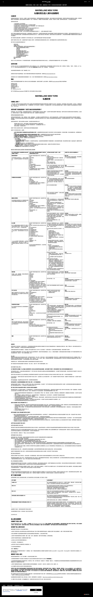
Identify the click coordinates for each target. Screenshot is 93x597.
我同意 (36, 589)
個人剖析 (18, 49)
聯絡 (14, 58)
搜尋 (4, 585)
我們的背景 (16, 44)
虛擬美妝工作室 (18, 585)
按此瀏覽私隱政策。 (19, 590)
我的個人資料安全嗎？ (20, 53)
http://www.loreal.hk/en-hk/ (50, 73)
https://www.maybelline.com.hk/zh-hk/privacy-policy (53, 577)
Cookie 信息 (36, 592)
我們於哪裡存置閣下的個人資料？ (22, 51)
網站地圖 (9, 585)
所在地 (22, 379)
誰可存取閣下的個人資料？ (21, 50)
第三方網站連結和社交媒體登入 (22, 55)
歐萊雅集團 (15, 379)
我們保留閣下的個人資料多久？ (22, 52)
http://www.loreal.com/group (51, 76)
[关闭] (41, 587)
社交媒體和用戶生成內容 (21, 56)
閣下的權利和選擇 (17, 57)
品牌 (20, 379)
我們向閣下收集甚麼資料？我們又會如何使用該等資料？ (24, 46)
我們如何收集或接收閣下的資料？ (22, 47)
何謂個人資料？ (17, 45)
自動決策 (18, 48)
